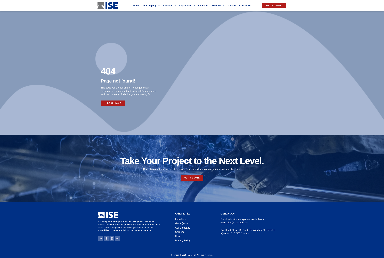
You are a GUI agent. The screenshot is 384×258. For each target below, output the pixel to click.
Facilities (167, 5)
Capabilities (185, 5)
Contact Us (245, 5)
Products (216, 5)
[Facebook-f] (106, 238)
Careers (232, 5)
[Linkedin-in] (100, 238)
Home (135, 5)
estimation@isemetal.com (234, 222)
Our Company (149, 5)
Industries (203, 5)
